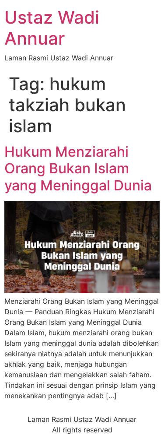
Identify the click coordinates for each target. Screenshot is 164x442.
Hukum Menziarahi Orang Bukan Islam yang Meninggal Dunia (78, 168)
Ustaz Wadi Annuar (51, 28)
